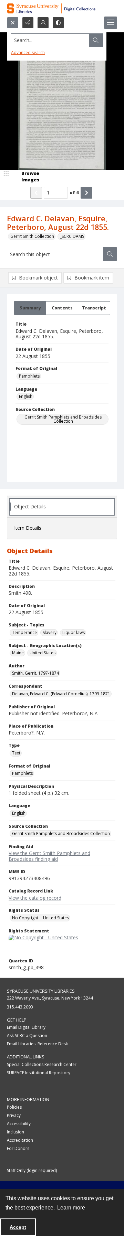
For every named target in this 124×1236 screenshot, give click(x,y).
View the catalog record (35, 898)
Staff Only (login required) (32, 1170)
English (25, 396)
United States (42, 653)
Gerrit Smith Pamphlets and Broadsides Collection (63, 419)
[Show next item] (86, 193)
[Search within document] (110, 254)
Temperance (24, 632)
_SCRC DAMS (72, 236)
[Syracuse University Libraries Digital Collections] (62, 8)
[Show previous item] (36, 193)
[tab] (30, 308)
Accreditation (20, 1140)
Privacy (14, 1115)
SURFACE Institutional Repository (38, 1073)
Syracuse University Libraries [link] (41, 991)
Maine (18, 653)
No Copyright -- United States (40, 918)
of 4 (74, 192)
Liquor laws (73, 632)
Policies (14, 1107)
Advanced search (28, 52)
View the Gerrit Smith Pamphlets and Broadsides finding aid (49, 856)
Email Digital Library (26, 1027)
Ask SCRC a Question (27, 1035)
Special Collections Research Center (41, 1064)
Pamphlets (29, 376)
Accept (18, 1227)
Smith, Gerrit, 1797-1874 (35, 673)
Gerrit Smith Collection (32, 236)
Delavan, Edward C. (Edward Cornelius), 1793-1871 (61, 694)
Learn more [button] (71, 1208)
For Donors (18, 1148)
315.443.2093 (20, 1007)
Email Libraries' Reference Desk (37, 1044)
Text (16, 753)
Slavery (49, 632)
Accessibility (19, 1124)
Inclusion (15, 1132)
